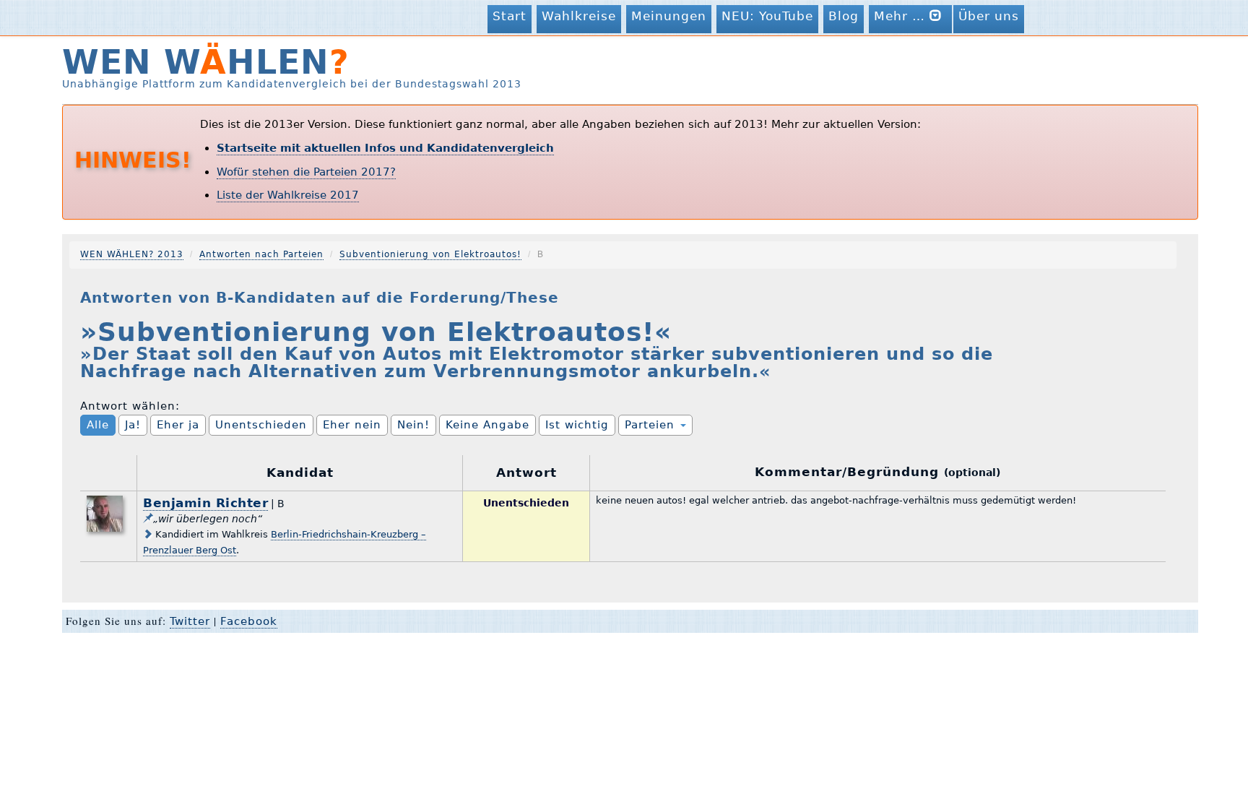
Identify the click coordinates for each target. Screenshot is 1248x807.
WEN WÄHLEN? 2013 (131, 254)
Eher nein (352, 424)
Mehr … (902, 16)
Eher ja (178, 424)
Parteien (652, 424)
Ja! (133, 424)
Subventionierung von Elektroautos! (430, 254)
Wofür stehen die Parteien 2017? (306, 171)
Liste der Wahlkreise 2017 (288, 195)
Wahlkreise (579, 16)
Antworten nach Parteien (261, 254)
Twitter (190, 621)
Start (509, 16)
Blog (843, 16)
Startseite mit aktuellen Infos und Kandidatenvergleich (385, 148)
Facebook (248, 621)
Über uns (988, 16)
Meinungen (668, 16)
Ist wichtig (577, 424)
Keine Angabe (487, 424)
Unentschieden (261, 424)
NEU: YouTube (767, 16)
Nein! (413, 424)
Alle (98, 424)
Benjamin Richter (205, 503)
